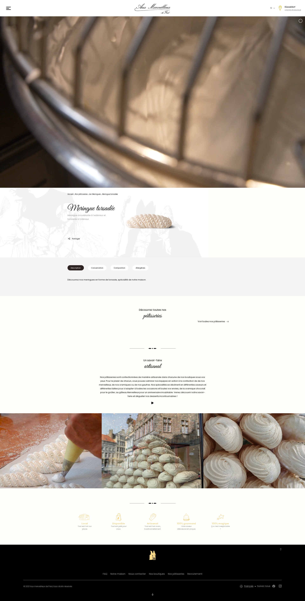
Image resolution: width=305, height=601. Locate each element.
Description (76, 268)
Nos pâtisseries (176, 573)
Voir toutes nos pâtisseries (211, 321)
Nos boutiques (157, 573)
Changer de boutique (293, 10)
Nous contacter (137, 573)
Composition (119, 268)
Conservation (97, 268)
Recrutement (194, 573)
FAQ (105, 573)
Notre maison (117, 573)
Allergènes (140, 268)
